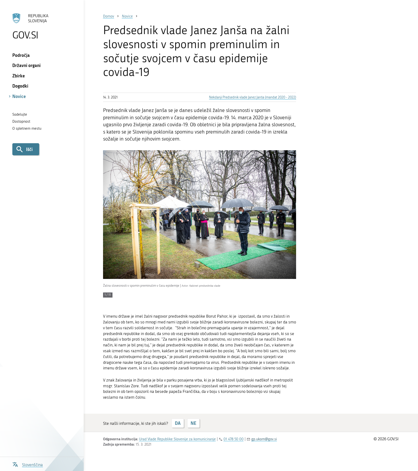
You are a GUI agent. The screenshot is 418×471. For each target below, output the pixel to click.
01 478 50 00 (234, 439)
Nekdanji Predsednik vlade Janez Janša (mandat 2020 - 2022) (252, 97)
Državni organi (26, 65)
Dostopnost (21, 121)
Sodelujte (19, 114)
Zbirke (18, 76)
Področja (21, 55)
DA (177, 423)
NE (193, 423)
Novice (19, 96)
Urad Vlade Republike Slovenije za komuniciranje (177, 439)
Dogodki (20, 86)
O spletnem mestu (26, 128)
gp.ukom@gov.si (264, 439)
